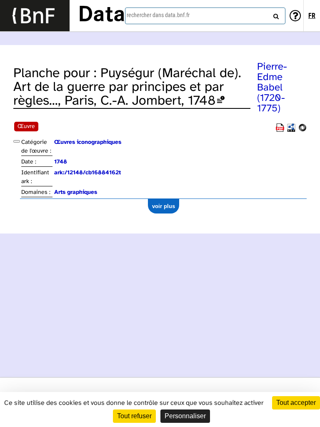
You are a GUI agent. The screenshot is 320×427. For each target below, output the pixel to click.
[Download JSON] (302, 130)
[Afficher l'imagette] (16, 141)
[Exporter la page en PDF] (280, 130)
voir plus (163, 206)
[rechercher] (275, 14)
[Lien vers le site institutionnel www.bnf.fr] (35, 15)
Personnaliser (185, 415)
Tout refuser (134, 415)
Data (101, 15)
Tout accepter (296, 402)
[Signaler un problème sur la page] (221, 101)
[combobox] (205, 16)
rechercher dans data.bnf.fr (158, 15)
